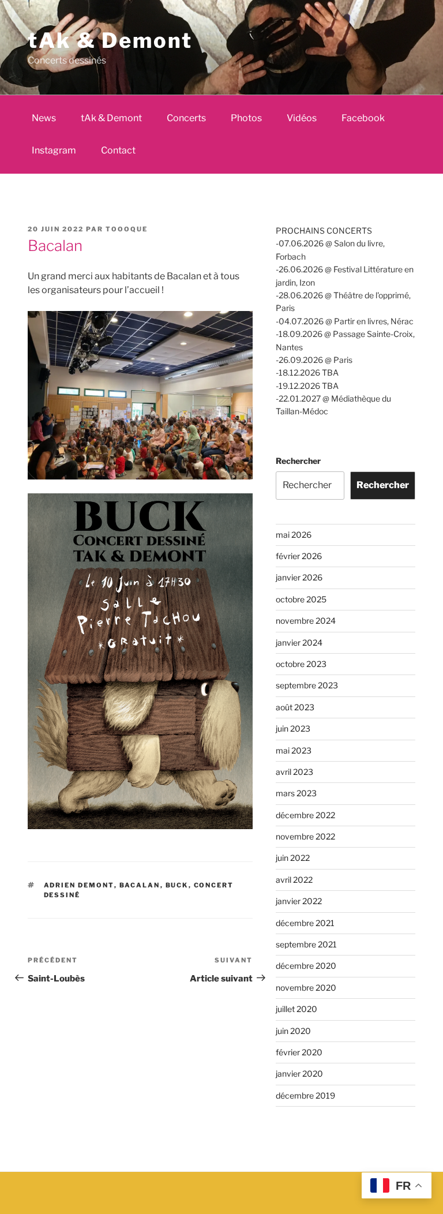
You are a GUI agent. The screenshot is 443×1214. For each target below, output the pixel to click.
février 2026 (299, 556)
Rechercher (298, 461)
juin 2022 (293, 858)
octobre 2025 (301, 599)
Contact (118, 150)
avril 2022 (294, 880)
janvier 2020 (299, 1073)
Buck (177, 885)
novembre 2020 (306, 987)
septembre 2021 (306, 944)
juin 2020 (293, 1031)
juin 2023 (293, 728)
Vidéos (302, 118)
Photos (246, 118)
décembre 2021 (305, 923)
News (44, 118)
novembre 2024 (306, 620)
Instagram (54, 150)
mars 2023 (296, 793)
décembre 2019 (305, 1095)
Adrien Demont (79, 885)
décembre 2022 (305, 815)
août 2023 (295, 707)
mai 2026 (293, 534)
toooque (127, 229)
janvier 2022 (299, 901)
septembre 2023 (307, 685)
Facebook (363, 118)
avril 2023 (294, 772)
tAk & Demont (110, 40)
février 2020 (299, 1052)
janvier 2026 (299, 577)
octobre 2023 (301, 664)
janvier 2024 (299, 642)
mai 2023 (293, 750)
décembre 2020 (306, 966)
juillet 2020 (296, 1009)
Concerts (186, 118)
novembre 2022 (305, 836)
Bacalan (139, 885)
